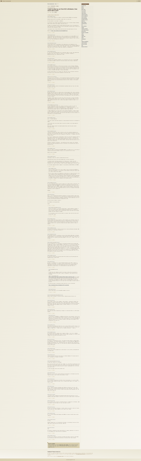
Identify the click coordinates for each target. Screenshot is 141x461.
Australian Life (83, 5)
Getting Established (84, 18)
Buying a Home (83, 9)
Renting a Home (83, 31)
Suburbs (82, 37)
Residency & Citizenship (84, 32)
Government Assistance (84, 19)
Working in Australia (84, 46)
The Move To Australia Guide (6, 1)
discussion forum (60, 456)
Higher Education (83, 22)
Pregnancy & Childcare (84, 28)
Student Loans (83, 36)
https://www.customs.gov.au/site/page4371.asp (59, 30)
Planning (82, 27)
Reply (55, 12)
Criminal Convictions (84, 14)
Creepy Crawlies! (83, 13)
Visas (82, 45)
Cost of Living (83, 10)
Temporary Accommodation (84, 41)
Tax (81, 40)
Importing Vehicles (84, 23)
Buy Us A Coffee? (51, 443)
